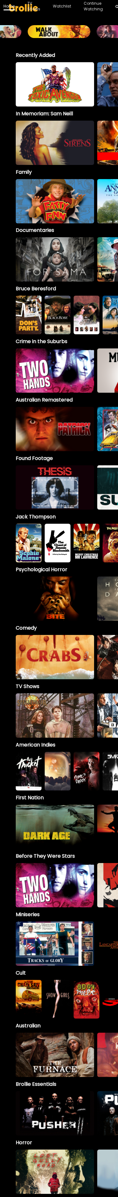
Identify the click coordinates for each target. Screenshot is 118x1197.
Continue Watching (93, 6)
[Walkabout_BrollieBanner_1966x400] (59, 35)
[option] (55, 84)
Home (9, 6)
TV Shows (33, 6)
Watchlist (62, 6)
